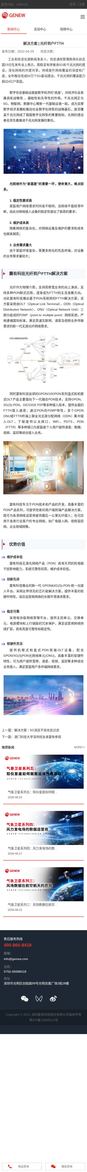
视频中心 (66, 29)
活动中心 (40, 29)
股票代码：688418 (14, 4)
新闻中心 (13, 29)
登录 (72, 4)
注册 (82, 4)
